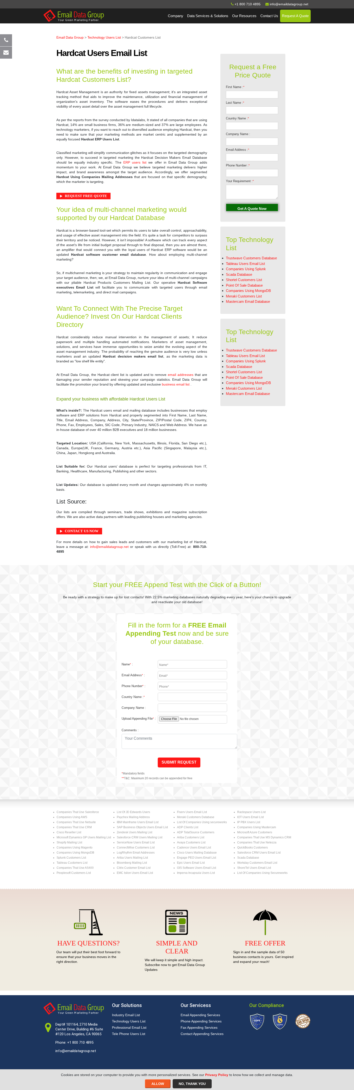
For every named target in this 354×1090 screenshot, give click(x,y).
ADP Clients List (187, 827)
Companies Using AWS (72, 817)
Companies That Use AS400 (75, 867)
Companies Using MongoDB (248, 291)
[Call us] (6, 40)
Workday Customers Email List (257, 862)
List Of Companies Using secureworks (202, 822)
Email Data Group (70, 37)
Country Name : (237, 118)
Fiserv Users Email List (192, 812)
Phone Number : (238, 165)
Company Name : (238, 134)
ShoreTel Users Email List (254, 867)
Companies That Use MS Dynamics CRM (264, 837)
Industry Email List (126, 1015)
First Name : (235, 87)
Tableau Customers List (72, 862)
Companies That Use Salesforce (78, 812)
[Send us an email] (6, 53)
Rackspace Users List (251, 812)
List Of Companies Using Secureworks (262, 873)
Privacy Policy (216, 1075)
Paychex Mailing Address (133, 817)
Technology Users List (104, 37)
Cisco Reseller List (69, 832)
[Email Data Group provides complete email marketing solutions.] (73, 15)
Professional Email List (129, 1027)
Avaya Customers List (191, 842)
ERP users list (134, 162)
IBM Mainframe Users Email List (137, 822)
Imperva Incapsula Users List (196, 873)
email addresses (180, 375)
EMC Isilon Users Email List (135, 873)
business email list (176, 384)
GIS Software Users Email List (196, 867)
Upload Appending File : (139, 718)
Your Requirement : (240, 181)
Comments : (130, 730)
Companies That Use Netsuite (76, 822)
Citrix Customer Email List (134, 867)
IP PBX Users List (248, 822)
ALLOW (157, 1084)
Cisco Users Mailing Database (197, 852)
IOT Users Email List (250, 817)
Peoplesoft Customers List (74, 873)
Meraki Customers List (244, 296)
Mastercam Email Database (248, 301)
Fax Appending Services (199, 1027)
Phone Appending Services (201, 1021)
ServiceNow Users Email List (136, 842)
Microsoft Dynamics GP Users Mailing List (84, 837)
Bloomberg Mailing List (132, 862)
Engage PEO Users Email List (196, 857)
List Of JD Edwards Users (133, 812)
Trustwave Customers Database (251, 258)
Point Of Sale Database (244, 285)
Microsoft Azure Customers (254, 832)
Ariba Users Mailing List (132, 857)
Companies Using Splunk (246, 269)
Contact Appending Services (202, 1034)
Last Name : (235, 102)
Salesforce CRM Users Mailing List (139, 837)
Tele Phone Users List (128, 1034)
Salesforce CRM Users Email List (259, 852)
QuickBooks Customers (252, 847)
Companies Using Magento (74, 847)
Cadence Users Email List (194, 847)
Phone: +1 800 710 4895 (74, 1042)
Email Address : (237, 150)
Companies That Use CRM (74, 827)
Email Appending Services (200, 1015)
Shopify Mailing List (69, 842)
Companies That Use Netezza (256, 842)
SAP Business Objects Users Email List (142, 827)
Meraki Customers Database (195, 817)
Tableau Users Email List (245, 264)
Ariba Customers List (190, 837)
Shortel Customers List (244, 280)
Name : (127, 664)
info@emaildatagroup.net (109, 547)
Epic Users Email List (191, 862)
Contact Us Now (81, 531)
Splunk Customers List (71, 857)
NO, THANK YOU (192, 1084)
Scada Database (239, 274)
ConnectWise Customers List (136, 847)
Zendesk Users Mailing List (134, 832)
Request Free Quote (86, 196)
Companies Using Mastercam (256, 827)
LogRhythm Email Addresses (136, 852)
